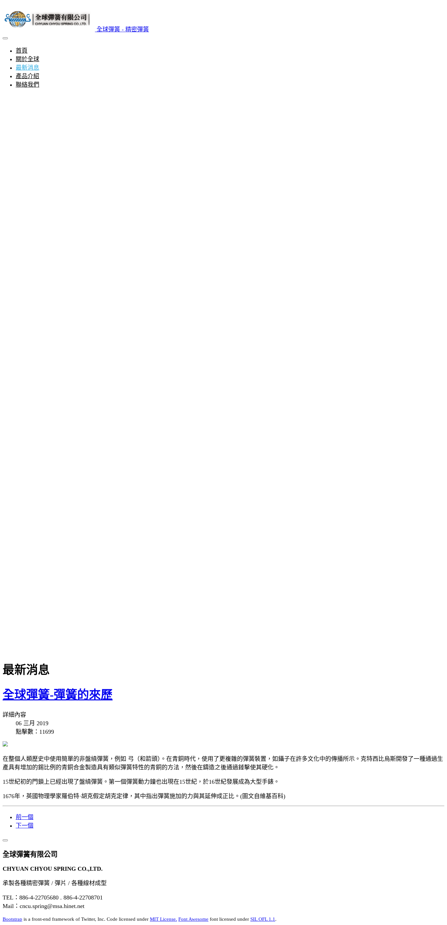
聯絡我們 (27, 84)
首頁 (21, 50)
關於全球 (27, 59)
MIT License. (163, 919)
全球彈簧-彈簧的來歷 (58, 694)
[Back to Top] (5, 840)
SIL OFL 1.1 (262, 919)
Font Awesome (193, 919)
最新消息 (27, 67)
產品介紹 (27, 76)
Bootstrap (12, 919)
